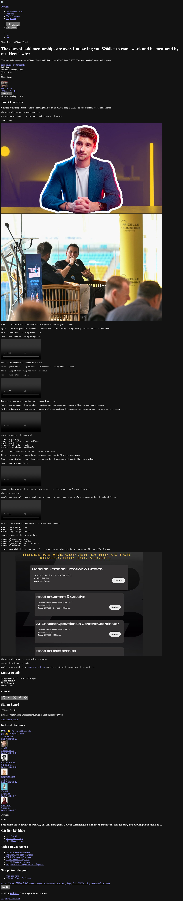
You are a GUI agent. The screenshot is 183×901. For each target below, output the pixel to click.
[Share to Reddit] (25, 698)
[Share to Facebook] (20, 698)
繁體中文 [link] (20, 883)
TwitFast (14, 893)
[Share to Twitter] (14, 698)
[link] (8, 34)
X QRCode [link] (11, 18)
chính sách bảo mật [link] (14, 838)
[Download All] (9, 698)
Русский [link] (56, 883)
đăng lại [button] (4, 65)
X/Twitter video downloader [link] (18, 852)
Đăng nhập (12, 28)
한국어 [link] (82, 883)
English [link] (4, 883)
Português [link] (64, 883)
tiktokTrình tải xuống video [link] (17, 859)
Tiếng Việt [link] (89, 883)
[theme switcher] (5, 887)
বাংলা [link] (51, 883)
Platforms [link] (10, 14)
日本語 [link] (75, 883)
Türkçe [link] (107, 883)
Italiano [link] (97, 883)
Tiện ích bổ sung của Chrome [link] (18, 878)
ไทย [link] (102, 883)
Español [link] (32, 883)
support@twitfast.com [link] (10, 899)
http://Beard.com (36, 667)
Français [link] (38, 883)
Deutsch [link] (45, 883)
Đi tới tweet (6, 94)
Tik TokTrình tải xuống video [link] (18, 857)
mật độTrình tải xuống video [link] (18, 862)
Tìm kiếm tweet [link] (13, 16)
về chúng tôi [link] (11, 836)
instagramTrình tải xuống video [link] (19, 855)
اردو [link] (70, 883)
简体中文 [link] (12, 883)
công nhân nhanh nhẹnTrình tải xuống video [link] (25, 864)
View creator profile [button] (16, 65)
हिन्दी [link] (27, 883)
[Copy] (3, 698)
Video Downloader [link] (14, 11)
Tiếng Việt (15, 25)
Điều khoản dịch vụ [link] (14, 841)
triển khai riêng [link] (12, 876)
